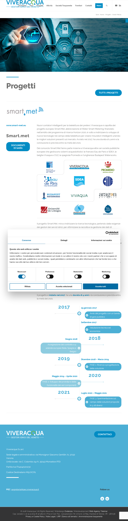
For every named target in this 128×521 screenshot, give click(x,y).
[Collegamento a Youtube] (116, 5)
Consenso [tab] (26, 240)
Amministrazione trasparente (90, 517)
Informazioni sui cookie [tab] (101, 240)
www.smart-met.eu (16, 125)
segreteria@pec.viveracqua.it (25, 489)
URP (58, 517)
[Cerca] (106, 5)
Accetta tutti (100, 286)
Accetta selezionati (64, 286)
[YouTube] (102, 499)
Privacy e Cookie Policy (35, 517)
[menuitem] (22, 5)
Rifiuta (27, 286)
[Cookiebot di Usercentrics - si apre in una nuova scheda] (107, 233)
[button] (127, 21)
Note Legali (51, 517)
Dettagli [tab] (64, 240)
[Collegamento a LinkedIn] (120, 5)
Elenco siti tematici (69, 517)
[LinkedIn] (107, 499)
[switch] (50, 277)
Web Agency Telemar (98, 511)
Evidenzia (68, 511)
